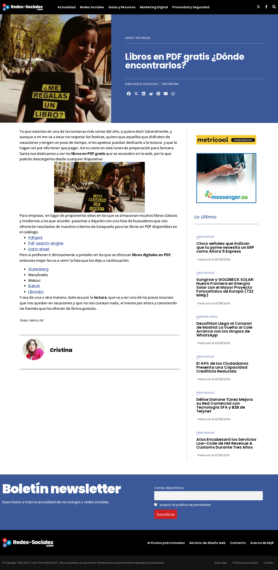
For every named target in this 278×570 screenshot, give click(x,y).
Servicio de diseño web (207, 543)
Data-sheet (39, 249)
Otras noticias (205, 237)
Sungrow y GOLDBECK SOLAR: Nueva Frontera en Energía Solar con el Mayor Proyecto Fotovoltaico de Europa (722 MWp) (225, 287)
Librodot (36, 291)
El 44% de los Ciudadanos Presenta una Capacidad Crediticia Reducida (222, 367)
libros (33, 320)
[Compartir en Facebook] (128, 93)
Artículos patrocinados (166, 543)
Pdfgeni (35, 237)
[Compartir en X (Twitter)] (136, 93)
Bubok (34, 285)
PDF (41, 320)
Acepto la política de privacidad (185, 505)
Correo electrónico (169, 488)
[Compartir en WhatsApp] (173, 93)
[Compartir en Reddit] (151, 93)
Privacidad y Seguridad (190, 7)
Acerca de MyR (262, 543)
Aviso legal (220, 562)
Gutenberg (38, 269)
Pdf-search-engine (45, 243)
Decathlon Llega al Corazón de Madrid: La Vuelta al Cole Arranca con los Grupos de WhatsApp (224, 329)
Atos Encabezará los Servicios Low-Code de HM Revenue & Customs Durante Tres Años (226, 443)
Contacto (238, 543)
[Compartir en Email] (165, 93)
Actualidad (67, 7)
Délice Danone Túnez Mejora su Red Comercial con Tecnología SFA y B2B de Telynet (224, 405)
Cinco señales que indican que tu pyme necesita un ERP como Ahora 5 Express (225, 247)
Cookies (268, 562)
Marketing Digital (154, 7)
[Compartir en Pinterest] (158, 93)
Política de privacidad (245, 562)
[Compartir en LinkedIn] (143, 93)
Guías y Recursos (122, 7)
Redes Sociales (92, 7)
